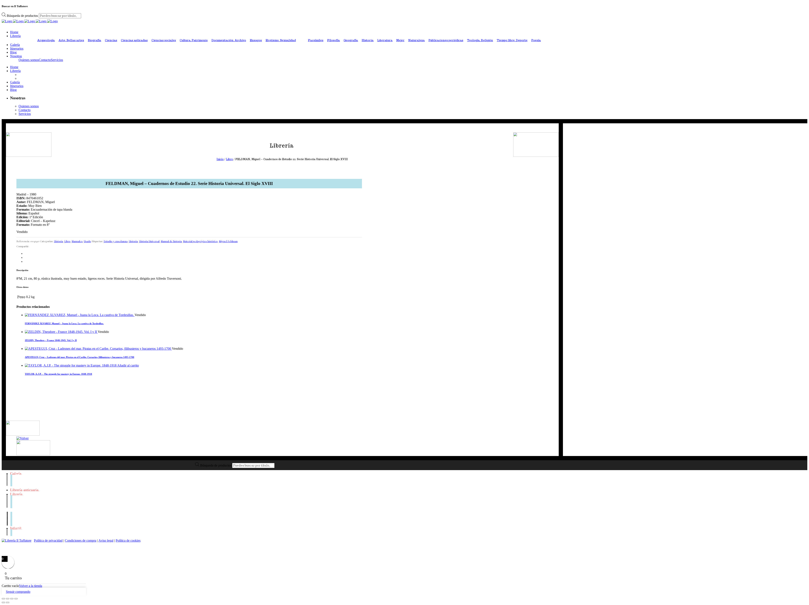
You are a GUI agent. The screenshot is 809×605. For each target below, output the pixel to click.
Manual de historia (171, 241)
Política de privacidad (48, 540)
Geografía (351, 40)
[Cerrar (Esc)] (16, 598)
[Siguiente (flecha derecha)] (7, 602)
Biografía (94, 40)
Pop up (20, 534)
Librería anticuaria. (24, 490)
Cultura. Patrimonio (194, 40)
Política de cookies (128, 540)
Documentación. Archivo (229, 40)
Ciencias (111, 40)
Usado (87, 241)
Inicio (220, 159)
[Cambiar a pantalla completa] (7, 598)
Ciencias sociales (163, 40)
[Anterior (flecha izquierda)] (3, 602)
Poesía (536, 40)
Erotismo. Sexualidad (281, 40)
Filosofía (333, 40)
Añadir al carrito (128, 365)
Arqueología (46, 40)
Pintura (20, 485)
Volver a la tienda (30, 586)
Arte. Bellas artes (71, 40)
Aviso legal (105, 540)
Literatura (384, 40)
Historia (368, 40)
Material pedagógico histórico (200, 241)
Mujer (400, 40)
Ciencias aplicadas (134, 40)
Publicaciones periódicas (446, 40)
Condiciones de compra (80, 540)
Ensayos (256, 40)
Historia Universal (149, 241)
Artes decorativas (28, 476)
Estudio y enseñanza (115, 241)
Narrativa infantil (28, 533)
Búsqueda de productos (23, 15)
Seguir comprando (18, 591)
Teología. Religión (480, 40)
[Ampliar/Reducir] (3, 598)
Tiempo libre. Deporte (512, 40)
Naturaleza (416, 40)
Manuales (77, 241)
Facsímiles (315, 40)
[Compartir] (11, 598)
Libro (229, 159)
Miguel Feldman (228, 241)
